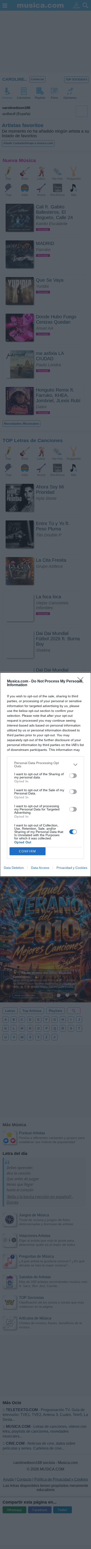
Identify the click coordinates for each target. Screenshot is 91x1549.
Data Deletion (14, 868)
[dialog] (45, 774)
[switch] (73, 775)
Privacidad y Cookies (71, 868)
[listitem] (45, 764)
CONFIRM (27, 851)
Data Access (40, 868)
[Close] (81, 681)
